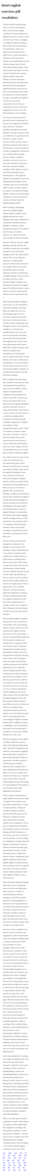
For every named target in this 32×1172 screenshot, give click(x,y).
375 (26, 1153)
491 (20, 1158)
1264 (19, 1155)
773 (4, 1155)
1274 (25, 1155)
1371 (9, 1158)
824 (25, 1165)
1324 (15, 1153)
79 (3, 1160)
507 (24, 1167)
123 (25, 1158)
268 (4, 1167)
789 (4, 1170)
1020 (24, 1162)
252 (19, 1170)
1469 (9, 1153)
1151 (14, 1158)
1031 (14, 1155)
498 (9, 1167)
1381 (14, 1170)
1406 (19, 1165)
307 (24, 1160)
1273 (19, 1162)
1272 (4, 1165)
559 (4, 1162)
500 (21, 1153)
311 (9, 1162)
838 (8, 1160)
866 (4, 1158)
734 (9, 1170)
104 (14, 1162)
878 (9, 1155)
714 (14, 1167)
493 (19, 1167)
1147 (18, 1160)
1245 (24, 1170)
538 (10, 1165)
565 (14, 1165)
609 (13, 1160)
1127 (4, 1153)
